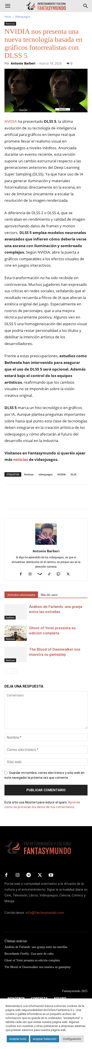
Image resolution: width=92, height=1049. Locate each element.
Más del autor (49, 595)
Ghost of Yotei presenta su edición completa (32, 960)
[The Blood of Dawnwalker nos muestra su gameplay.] (15, 654)
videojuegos (45, 474)
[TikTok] (51, 574)
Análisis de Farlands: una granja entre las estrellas (35, 947)
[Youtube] (50, 875)
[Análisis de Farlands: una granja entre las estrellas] (15, 611)
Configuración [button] (72, 1039)
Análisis (10, 617)
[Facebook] (8, 499)
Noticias (10, 23)
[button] (7, 6)
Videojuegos (22, 16)
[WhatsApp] (39, 499)
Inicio (7, 16)
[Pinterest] (29, 499)
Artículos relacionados (21, 595)
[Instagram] (32, 574)
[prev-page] (7, 671)
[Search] (85, 6)
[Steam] (41, 574)
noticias (20, 459)
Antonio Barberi (23, 63)
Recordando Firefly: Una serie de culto (29, 953)
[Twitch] (60, 574)
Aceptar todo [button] (17, 1039)
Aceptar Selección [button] (44, 1039)
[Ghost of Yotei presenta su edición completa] (15, 633)
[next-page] (14, 671)
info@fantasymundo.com (45, 913)
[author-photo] (46, 545)
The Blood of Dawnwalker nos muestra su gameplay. (37, 967)
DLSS (73, 474)
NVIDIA (10, 121)
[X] (19, 499)
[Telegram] (50, 499)
